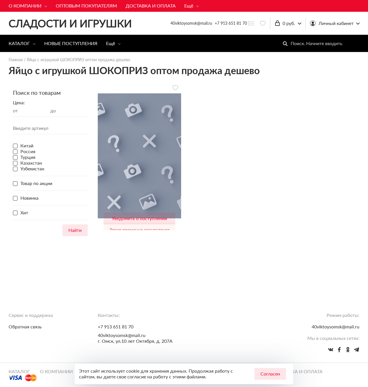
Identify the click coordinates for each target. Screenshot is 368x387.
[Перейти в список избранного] (263, 23)
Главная (16, 59)
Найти (75, 230)
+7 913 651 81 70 (231, 23)
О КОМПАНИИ (25, 5)
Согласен (270, 373)
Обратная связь (25, 326)
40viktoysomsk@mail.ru (121, 335)
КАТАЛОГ (19, 43)
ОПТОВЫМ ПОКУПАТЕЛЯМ (86, 5)
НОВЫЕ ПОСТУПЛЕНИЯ (70, 43)
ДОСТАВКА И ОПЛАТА (151, 5)
